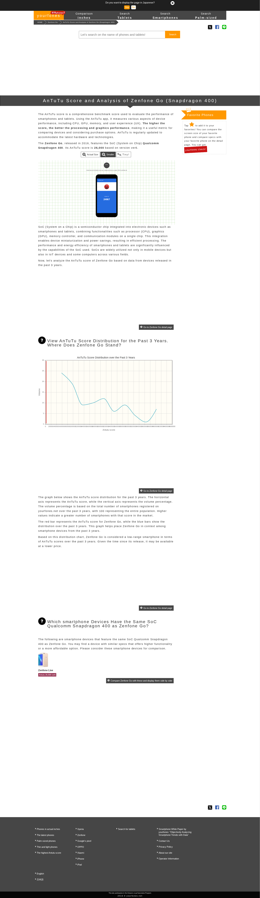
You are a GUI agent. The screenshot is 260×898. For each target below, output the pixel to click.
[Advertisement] (130, 67)
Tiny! (125, 154)
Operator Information (169, 858)
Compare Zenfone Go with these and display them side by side (141, 680)
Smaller (110, 154)
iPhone (80, 858)
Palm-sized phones (46, 841)
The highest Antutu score (49, 852)
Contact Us (164, 841)
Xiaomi (80, 852)
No (133, 7)
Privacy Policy (166, 846)
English (40, 873)
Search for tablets (126, 829)
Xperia (80, 829)
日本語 (40, 879)
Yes (127, 7)
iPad (79, 864)
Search (172, 34)
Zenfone (81, 835)
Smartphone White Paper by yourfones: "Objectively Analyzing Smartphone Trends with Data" (175, 832)
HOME (40, 22)
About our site (165, 852)
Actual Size (92, 154)
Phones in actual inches (48, 829)
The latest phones (45, 835)
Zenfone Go (53, 22)
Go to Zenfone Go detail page (157, 327)
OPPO (80, 847)
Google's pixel (84, 841)
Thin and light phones (47, 847)
